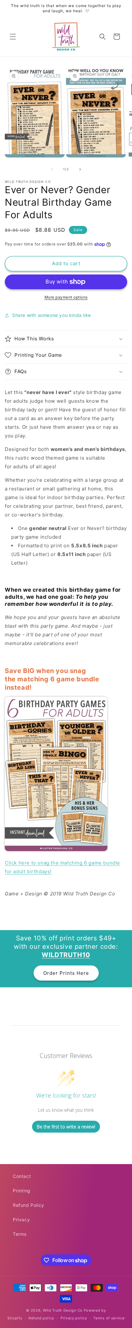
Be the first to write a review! (66, 1127)
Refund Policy (28, 1205)
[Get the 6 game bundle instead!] (56, 849)
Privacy (21, 1219)
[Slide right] (80, 169)
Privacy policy (74, 1318)
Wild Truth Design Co (63, 1310)
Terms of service (108, 1318)
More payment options (66, 297)
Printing (21, 1190)
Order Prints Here (66, 973)
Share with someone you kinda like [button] (51, 315)
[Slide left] (52, 169)
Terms (20, 1234)
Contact (22, 1176)
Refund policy (41, 1318)
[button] (13, 37)
